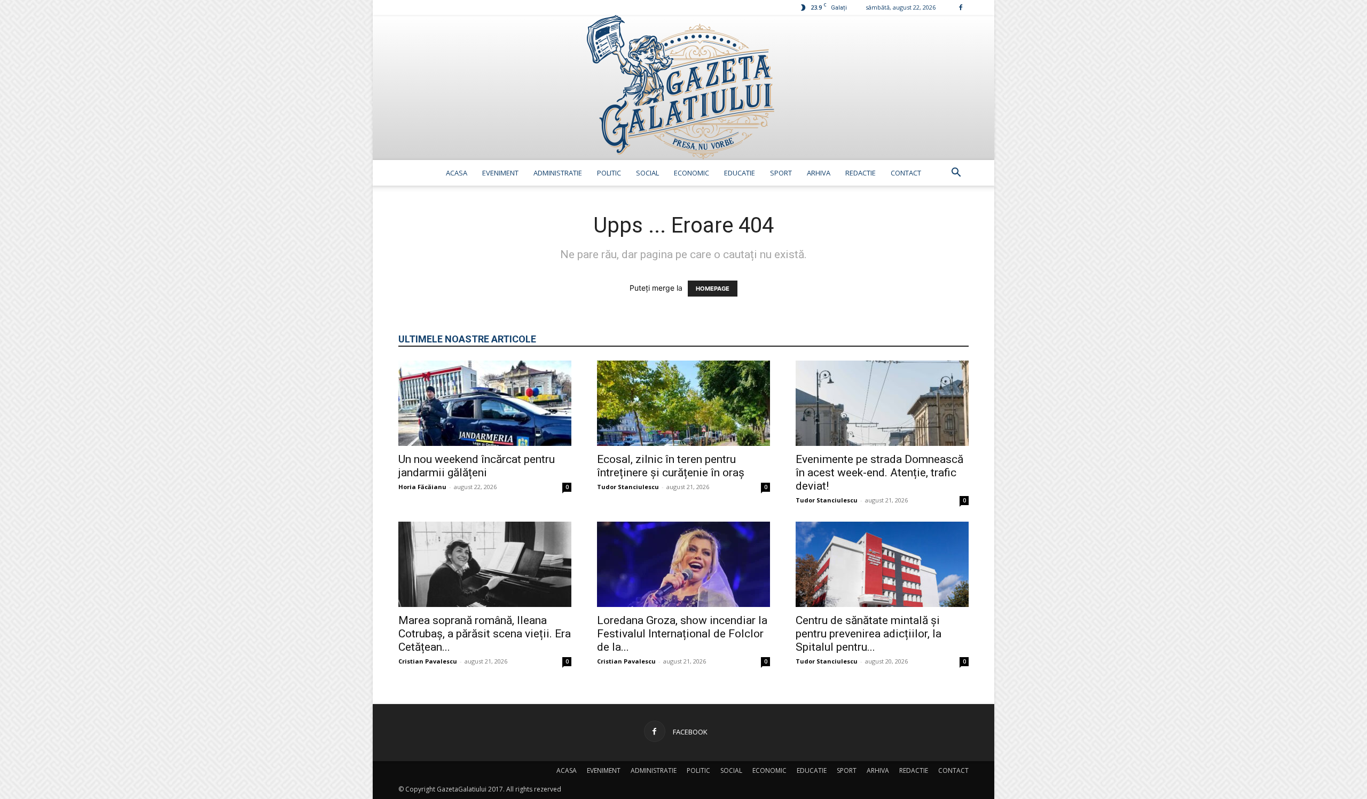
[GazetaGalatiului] (683, 87)
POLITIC (609, 173)
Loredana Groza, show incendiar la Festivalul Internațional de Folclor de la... (682, 633)
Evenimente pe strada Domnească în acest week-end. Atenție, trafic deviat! (879, 472)
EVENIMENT (500, 173)
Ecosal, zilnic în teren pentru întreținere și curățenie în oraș (670, 466)
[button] (956, 174)
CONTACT (906, 173)
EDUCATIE (739, 173)
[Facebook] (961, 7)
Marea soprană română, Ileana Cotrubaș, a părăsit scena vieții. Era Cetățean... (484, 633)
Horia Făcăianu (422, 487)
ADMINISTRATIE (557, 173)
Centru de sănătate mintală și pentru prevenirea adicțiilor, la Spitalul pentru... (868, 633)
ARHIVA (818, 173)
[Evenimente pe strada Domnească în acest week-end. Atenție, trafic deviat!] (882, 403)
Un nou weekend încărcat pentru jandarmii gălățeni (476, 466)
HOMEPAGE (712, 288)
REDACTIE (860, 173)
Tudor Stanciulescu (628, 487)
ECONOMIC (691, 173)
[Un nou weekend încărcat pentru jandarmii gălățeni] (484, 403)
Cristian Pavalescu (427, 661)
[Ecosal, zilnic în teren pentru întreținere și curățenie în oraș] (683, 403)
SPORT (781, 173)
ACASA (456, 173)
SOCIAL (647, 173)
